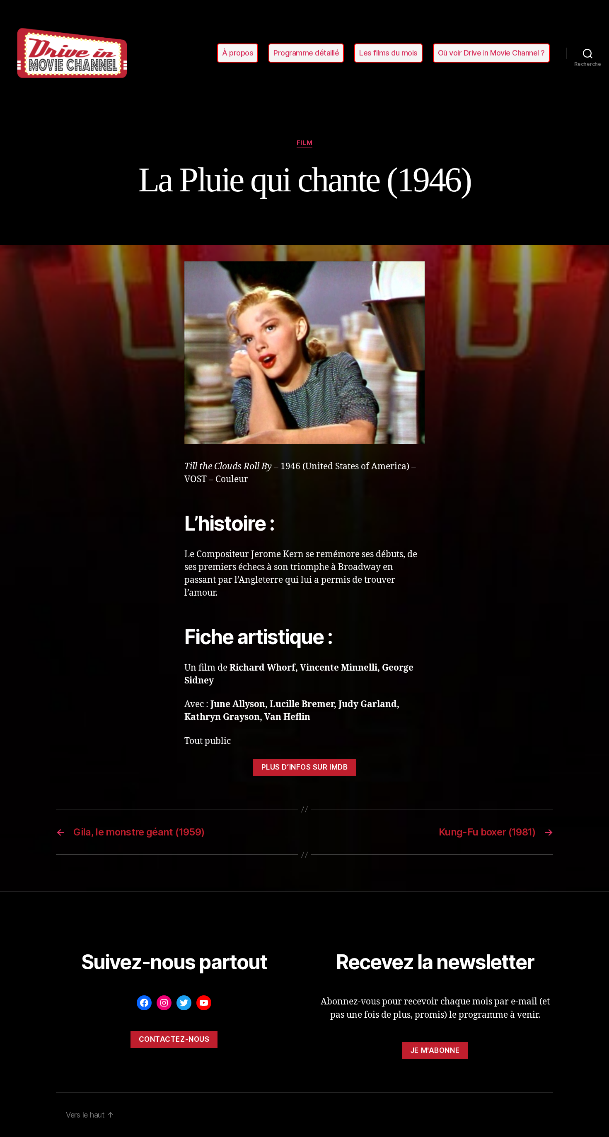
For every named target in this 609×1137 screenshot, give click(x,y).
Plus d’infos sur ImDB (304, 767)
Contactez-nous (174, 1039)
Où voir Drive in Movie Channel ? (491, 52)
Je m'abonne (435, 1050)
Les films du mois (388, 52)
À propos (237, 52)
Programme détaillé (306, 52)
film (304, 143)
